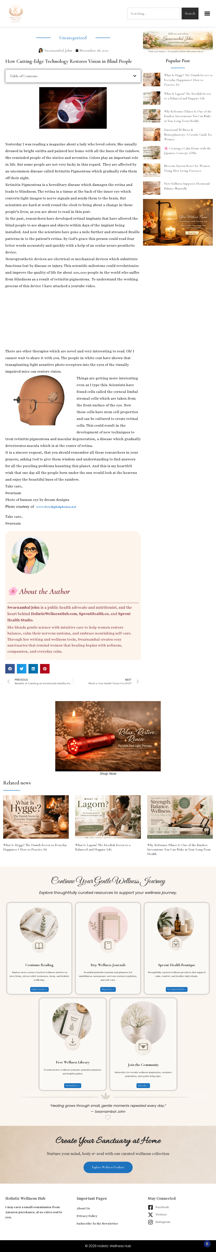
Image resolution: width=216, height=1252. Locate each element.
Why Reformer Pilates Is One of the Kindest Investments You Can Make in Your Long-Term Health (188, 116)
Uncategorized (73, 38)
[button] (207, 13)
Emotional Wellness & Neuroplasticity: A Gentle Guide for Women (188, 134)
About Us (83, 1208)
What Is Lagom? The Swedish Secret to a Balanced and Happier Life (102, 847)
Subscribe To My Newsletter (97, 1224)
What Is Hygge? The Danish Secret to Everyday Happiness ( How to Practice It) (188, 80)
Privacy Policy (87, 1216)
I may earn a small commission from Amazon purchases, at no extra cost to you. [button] (33, 1212)
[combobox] (153, 13)
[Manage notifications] (207, 1243)
